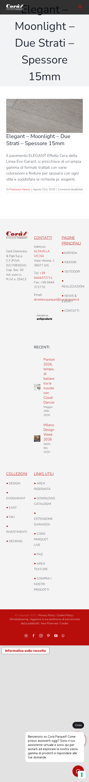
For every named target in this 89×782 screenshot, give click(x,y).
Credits (64, 623)
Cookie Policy (65, 615)
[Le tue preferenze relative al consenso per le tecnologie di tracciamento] (82, 775)
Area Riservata (49, 623)
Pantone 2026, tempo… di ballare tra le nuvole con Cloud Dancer (50, 381)
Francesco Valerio (20, 189)
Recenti (41, 347)
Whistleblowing (18, 619)
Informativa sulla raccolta (25, 651)
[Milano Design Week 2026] (37, 438)
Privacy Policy (46, 615)
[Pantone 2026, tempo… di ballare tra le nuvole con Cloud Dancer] (37, 387)
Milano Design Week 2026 (48, 432)
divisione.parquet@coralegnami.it (56, 299)
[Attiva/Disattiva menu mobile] (80, 7)
